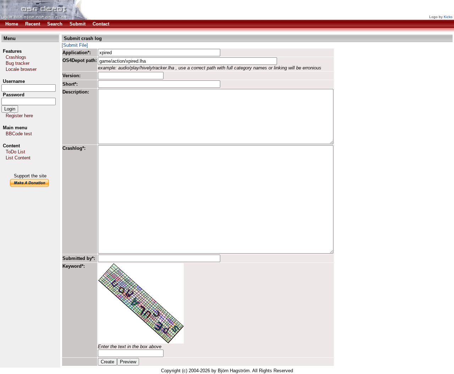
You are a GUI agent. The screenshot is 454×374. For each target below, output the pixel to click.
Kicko (448, 17)
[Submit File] (75, 45)
